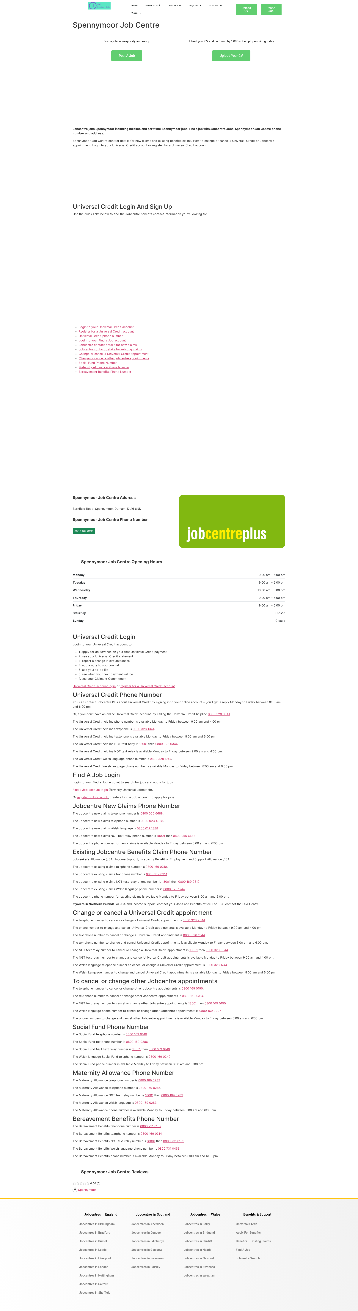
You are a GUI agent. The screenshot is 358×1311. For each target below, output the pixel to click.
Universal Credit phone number (101, 336)
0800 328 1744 (160, 759)
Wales (134, 13)
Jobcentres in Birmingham (97, 1224)
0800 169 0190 (84, 531)
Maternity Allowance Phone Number (104, 367)
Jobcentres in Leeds (92, 1250)
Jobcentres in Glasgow (146, 1250)
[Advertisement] (179, 100)
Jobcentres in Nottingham (96, 1275)
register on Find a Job (92, 797)
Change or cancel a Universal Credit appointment (114, 354)
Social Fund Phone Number (98, 363)
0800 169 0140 (136, 1034)
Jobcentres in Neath (197, 1250)
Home (134, 5)
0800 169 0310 (156, 867)
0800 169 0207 (210, 1011)
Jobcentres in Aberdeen (147, 1224)
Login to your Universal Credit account (106, 327)
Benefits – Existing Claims (253, 1241)
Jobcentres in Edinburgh (147, 1241)
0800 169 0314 (156, 874)
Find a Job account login (90, 790)
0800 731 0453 (169, 1148)
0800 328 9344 (219, 714)
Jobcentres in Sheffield (94, 1292)
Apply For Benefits (248, 1232)
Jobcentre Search (248, 1258)
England (193, 5)
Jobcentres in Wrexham (200, 1275)
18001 (143, 744)
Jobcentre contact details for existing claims (110, 349)
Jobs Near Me (175, 5)
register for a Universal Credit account (147, 686)
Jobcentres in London (93, 1267)
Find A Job (243, 1250)
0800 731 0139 (150, 1126)
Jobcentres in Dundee (146, 1232)
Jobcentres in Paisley (145, 1267)
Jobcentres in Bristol (93, 1241)
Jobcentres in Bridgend (199, 1232)
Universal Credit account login (94, 686)
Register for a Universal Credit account (106, 331)
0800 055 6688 (151, 813)
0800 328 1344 (143, 729)
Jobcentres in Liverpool (95, 1258)
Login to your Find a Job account (102, 340)
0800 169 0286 (137, 1042)
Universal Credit (153, 5)
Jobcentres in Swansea (199, 1267)
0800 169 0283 (149, 1080)
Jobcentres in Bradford (94, 1232)
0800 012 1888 (147, 828)
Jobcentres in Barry (197, 1224)
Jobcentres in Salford (93, 1284)
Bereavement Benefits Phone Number (105, 372)
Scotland (213, 5)
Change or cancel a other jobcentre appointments (114, 358)
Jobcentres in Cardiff (198, 1241)
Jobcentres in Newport (199, 1258)
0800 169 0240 (159, 1056)
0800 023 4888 (152, 821)
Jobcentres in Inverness (147, 1258)
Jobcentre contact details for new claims (108, 345)
